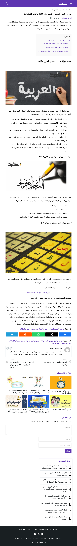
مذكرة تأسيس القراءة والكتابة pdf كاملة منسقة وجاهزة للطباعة (41, 329)
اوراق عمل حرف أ (32, 341)
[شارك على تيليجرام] (12, 334)
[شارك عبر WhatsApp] (38, 334)
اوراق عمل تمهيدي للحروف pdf (38, 292)
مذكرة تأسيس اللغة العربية (61, 343)
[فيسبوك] (11, 348)
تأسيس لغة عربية (58, 10)
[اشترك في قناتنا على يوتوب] (42, 534)
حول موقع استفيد (24, 529)
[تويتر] (8, 348)
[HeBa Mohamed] (67, 350)
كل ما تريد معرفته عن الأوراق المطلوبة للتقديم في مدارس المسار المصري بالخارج (54, 489)
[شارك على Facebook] (65, 334)
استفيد (63, 3)
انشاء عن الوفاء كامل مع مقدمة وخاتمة (55, 362)
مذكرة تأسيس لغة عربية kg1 (61, 409)
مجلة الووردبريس (36, 542)
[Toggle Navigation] (70, 3)
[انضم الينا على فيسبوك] (34, 534)
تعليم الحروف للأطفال (16, 341)
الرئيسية (55, 529)
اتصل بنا (34, 529)
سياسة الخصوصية (45, 529)
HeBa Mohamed (66, 18)
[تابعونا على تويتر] (38, 534)
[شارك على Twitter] (52, 334)
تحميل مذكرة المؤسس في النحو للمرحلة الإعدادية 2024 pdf (17, 412)
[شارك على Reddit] (25, 334)
